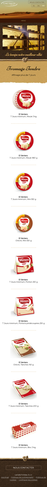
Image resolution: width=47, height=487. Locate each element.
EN (38, 6)
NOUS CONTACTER (37, 2)
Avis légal (5, 477)
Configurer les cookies (28, 480)
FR (43, 6)
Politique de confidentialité (22, 477)
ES (34, 6)
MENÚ (23, 21)
